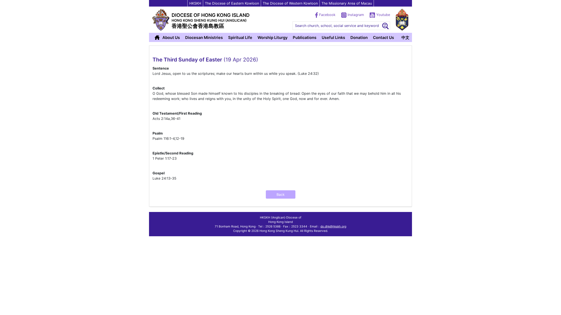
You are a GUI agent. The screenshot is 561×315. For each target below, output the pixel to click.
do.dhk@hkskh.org (333, 226)
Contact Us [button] (383, 37)
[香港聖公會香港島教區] (160, 20)
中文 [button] (405, 37)
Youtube (382, 14)
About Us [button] (171, 37)
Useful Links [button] (333, 37)
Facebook (327, 14)
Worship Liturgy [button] (272, 37)
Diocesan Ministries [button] (204, 37)
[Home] (157, 37)
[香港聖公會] (402, 20)
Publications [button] (304, 37)
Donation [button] (359, 37)
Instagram (355, 14)
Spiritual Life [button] (240, 37)
